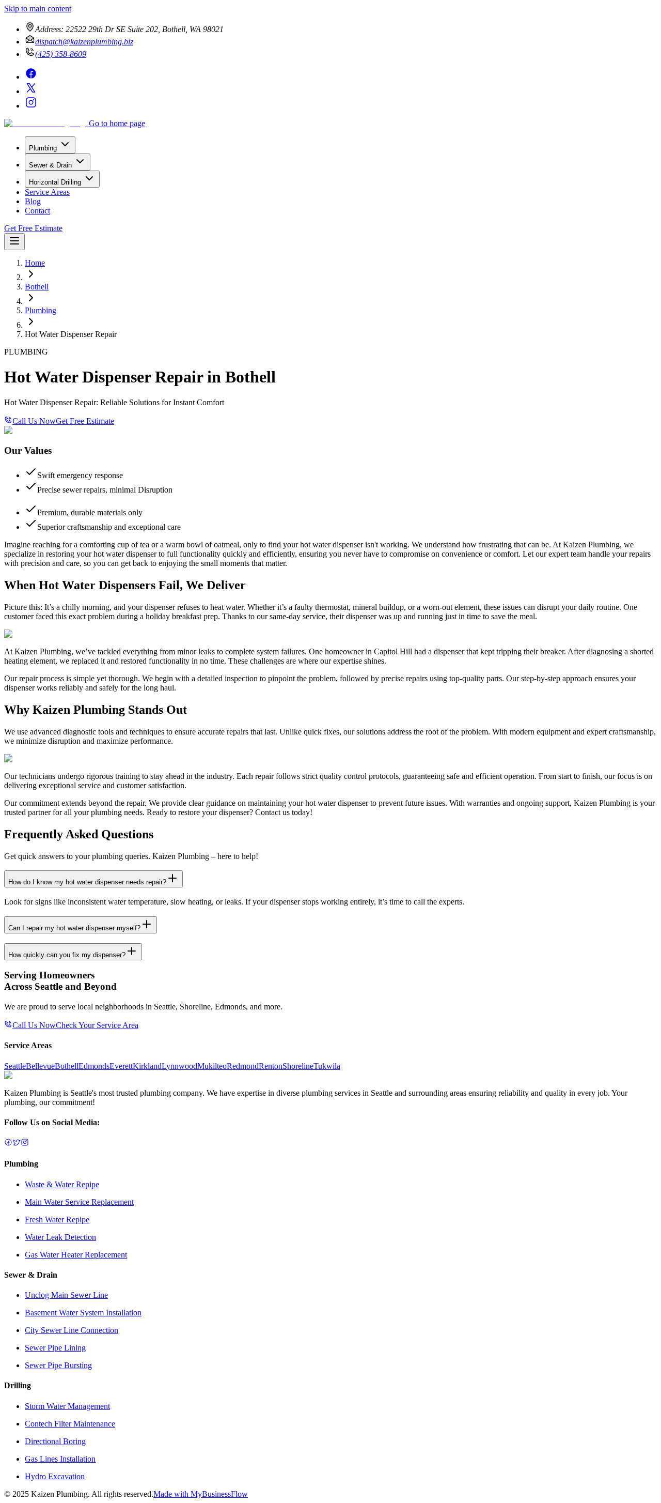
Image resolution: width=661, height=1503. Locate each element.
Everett (121, 1066)
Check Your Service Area (97, 1025)
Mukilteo (212, 1066)
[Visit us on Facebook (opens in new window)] (31, 76)
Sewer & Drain (50, 165)
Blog (33, 201)
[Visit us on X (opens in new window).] (16, 1143)
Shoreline (297, 1066)
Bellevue (40, 1066)
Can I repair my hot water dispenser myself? (74, 928)
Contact (37, 210)
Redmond (243, 1066)
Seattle (15, 1066)
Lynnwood (179, 1066)
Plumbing (43, 148)
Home (35, 262)
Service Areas (47, 192)
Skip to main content (37, 8)
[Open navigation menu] (14, 241)
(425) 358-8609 (60, 54)
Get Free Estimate (33, 228)
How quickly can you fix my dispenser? (66, 955)
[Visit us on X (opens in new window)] (31, 91)
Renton (270, 1066)
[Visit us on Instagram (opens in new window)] (31, 105)
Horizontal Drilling (55, 182)
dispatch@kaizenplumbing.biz (84, 41)
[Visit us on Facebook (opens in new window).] (8, 1143)
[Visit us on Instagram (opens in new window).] (25, 1143)
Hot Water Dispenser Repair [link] (71, 334)
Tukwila (326, 1066)
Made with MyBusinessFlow (200, 1494)
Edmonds (93, 1066)
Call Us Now (34, 421)
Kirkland (147, 1066)
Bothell (37, 286)
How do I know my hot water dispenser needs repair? (87, 882)
